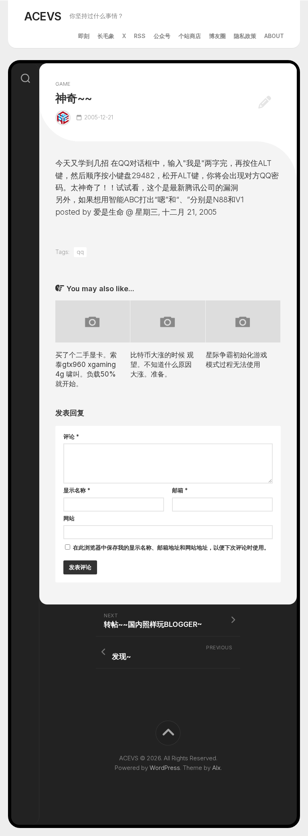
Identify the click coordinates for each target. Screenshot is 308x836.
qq (80, 251)
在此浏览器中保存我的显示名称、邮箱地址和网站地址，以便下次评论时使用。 (171, 547)
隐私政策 (245, 35)
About (274, 35)
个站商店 (189, 35)
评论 (71, 436)
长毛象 (105, 35)
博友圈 (217, 35)
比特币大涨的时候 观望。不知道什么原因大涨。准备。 (162, 364)
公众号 (162, 35)
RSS (140, 35)
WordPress (165, 768)
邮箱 (180, 490)
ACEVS (42, 16)
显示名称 (76, 490)
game (63, 84)
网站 (69, 518)
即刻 (83, 35)
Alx (216, 768)
